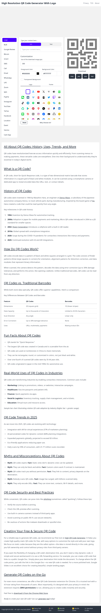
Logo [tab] (6, 40)
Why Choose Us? (45, 123)
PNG (72, 76)
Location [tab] (7, 120)
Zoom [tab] (6, 87)
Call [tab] (5, 68)
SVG (85, 76)
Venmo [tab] (6, 130)
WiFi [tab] (5, 92)
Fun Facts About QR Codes (22, 335)
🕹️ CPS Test (51, 609)
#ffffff (47, 74)
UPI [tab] (5, 83)
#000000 (26, 74)
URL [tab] (31, 44)
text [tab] (51, 44)
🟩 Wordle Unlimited (61, 609)
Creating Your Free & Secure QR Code (30, 531)
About (97, 3)
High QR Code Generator (75, 538)
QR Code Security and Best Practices (29, 492)
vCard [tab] (6, 59)
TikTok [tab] (6, 111)
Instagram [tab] (8, 102)
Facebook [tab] (7, 116)
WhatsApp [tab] (8, 78)
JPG (79, 76)
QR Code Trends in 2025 (20, 417)
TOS (91, 3)
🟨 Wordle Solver (75, 609)
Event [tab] (6, 125)
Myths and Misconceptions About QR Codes (34, 456)
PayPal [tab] (6, 97)
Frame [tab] (51, 84)
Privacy (86, 3)
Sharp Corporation (20, 227)
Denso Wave (64, 197)
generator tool (44, 599)
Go (93, 201)
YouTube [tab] (7, 106)
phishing (47, 499)
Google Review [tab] (9, 49)
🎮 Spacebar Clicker (89, 609)
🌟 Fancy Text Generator (36, 609)
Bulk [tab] (5, 45)
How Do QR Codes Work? (21, 249)
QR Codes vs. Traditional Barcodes (27, 283)
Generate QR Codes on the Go (25, 575)
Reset (24, 122)
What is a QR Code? (17, 169)
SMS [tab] (5, 64)
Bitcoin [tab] (6, 54)
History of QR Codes (18, 191)
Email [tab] (6, 73)
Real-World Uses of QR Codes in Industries (33, 373)
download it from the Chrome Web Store (31, 593)
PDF (92, 76)
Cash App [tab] (7, 135)
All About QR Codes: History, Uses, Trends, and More (40, 147)
